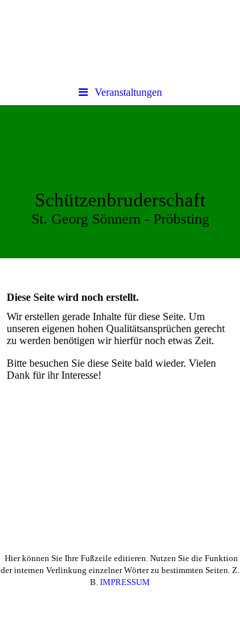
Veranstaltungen (128, 92)
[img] (120, 181)
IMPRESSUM (125, 582)
